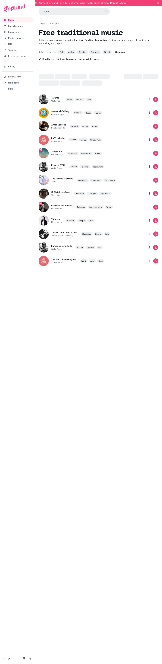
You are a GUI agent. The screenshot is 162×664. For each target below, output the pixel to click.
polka (71, 52)
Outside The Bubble (61, 205)
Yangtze (55, 219)
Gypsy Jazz (95, 140)
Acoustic (92, 193)
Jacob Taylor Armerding (62, 235)
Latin (94, 126)
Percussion (110, 180)
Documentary (95, 207)
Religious (81, 207)
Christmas (79, 193)
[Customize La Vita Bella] (136, 139)
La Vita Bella (58, 138)
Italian (69, 99)
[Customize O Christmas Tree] (136, 193)
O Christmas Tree (60, 192)
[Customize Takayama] (136, 153)
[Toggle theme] (9, 658)
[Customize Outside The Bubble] (136, 207)
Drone (108, 207)
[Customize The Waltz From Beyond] (136, 260)
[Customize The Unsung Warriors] (136, 180)
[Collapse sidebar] (5, 658)
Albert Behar (57, 141)
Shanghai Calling (60, 111)
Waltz (83, 261)
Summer (71, 220)
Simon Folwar (57, 155)
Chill (91, 220)
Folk (61, 52)
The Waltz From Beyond (63, 259)
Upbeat (79, 99)
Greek (107, 52)
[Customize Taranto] (136, 99)
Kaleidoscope (57, 114)
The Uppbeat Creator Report (101, 3)
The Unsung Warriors (62, 178)
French (73, 139)
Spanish (74, 126)
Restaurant (98, 167)
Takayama (56, 151)
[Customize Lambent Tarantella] (136, 247)
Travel (97, 153)
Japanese (73, 153)
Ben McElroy (56, 208)
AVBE (53, 181)
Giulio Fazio (56, 101)
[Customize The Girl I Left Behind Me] (136, 234)
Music (42, 23)
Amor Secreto (58, 124)
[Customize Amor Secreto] (136, 126)
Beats (88, 113)
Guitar (85, 126)
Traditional (105, 193)
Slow (101, 261)
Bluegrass (86, 234)
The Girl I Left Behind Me (64, 232)
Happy (98, 113)
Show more (120, 52)
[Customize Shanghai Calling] (136, 112)
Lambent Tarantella (61, 245)
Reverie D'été (58, 165)
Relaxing (85, 167)
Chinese (95, 52)
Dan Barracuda (58, 128)
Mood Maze (56, 222)
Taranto (55, 97)
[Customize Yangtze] (136, 220)
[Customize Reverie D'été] (136, 166)
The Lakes (55, 195)
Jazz (92, 261)
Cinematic (86, 153)
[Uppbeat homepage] (17, 8)
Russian (82, 52)
